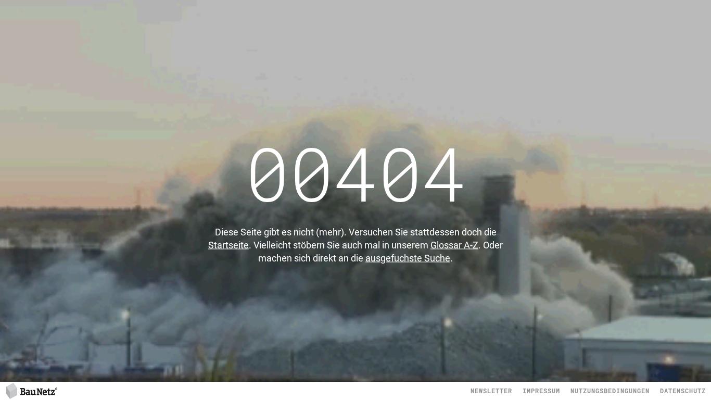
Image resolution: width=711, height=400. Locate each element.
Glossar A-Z (454, 245)
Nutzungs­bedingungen (610, 390)
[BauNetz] (31, 390)
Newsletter (491, 390)
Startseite (228, 245)
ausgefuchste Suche (407, 258)
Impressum (541, 390)
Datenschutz (683, 390)
